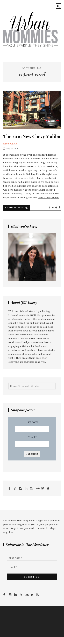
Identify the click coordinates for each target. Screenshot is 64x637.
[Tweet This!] (53, 208)
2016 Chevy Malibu (48, 197)
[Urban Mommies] (30, 46)
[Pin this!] (56, 208)
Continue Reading (16, 207)
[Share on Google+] (60, 208)
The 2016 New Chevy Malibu (31, 136)
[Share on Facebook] (49, 208)
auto (6, 143)
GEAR (13, 143)
